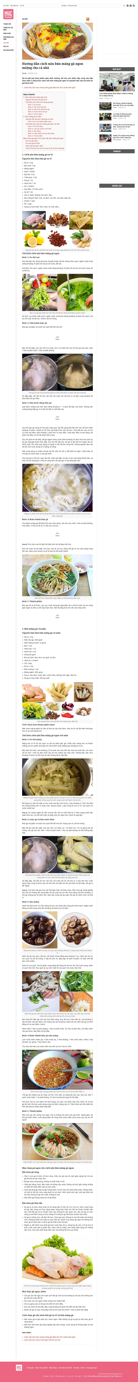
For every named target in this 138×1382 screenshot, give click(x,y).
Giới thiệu (6, 5)
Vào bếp (6, 43)
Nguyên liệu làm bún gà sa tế (36, 100)
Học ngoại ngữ (8, 50)
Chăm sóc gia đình (41, 1368)
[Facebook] (131, 6)
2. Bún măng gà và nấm (32, 116)
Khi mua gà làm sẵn (33, 143)
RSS (52, 1376)
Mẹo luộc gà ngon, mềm (34, 146)
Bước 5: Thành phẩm (35, 114)
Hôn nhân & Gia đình (65, 1368)
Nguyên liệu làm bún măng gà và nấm (39, 119)
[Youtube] (134, 6)
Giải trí (5, 46)
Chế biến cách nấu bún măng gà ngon (39, 102)
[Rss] (128, 6)
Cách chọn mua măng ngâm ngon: (40, 121)
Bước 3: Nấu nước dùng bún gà (39, 109)
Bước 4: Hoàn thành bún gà (37, 112)
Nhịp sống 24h (14, 5)
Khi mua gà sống (32, 141)
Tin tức (22, 5)
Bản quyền (78, 1376)
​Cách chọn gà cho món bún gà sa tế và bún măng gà (45, 148)
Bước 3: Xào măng (34, 131)
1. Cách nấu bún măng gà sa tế (35, 97)
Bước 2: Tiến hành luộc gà (37, 107)
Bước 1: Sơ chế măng (35, 126)
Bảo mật (70, 1376)
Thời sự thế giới (117, 139)
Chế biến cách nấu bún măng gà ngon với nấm (43, 124)
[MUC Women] (8, 13)
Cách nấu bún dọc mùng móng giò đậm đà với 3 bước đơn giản (49, 88)
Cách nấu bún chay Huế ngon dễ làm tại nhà (42, 1340)
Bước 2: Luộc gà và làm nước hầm (39, 129)
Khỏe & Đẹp (7, 33)
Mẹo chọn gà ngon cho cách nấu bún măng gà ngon (43, 138)
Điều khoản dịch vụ (60, 1376)
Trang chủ (7, 24)
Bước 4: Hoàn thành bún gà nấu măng (41, 133)
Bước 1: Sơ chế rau (34, 105)
